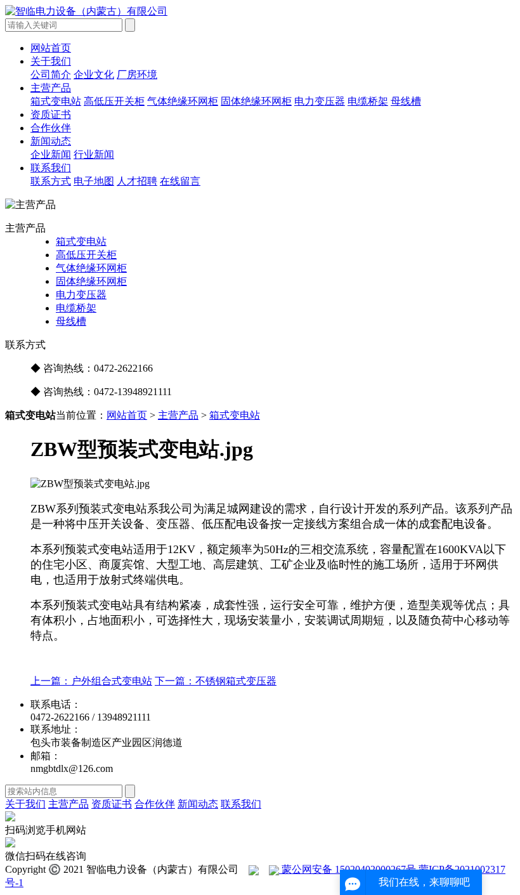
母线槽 (406, 101)
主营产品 (50, 87)
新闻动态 (50, 141)
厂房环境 (137, 74)
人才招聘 (137, 181)
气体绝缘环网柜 (182, 101)
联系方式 (50, 181)
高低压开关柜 (114, 101)
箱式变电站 (55, 101)
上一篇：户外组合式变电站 (91, 681)
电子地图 (94, 181)
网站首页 (50, 47)
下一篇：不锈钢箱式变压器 (215, 681)
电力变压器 (319, 101)
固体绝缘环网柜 (256, 101)
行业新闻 (94, 154)
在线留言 (180, 181)
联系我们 (50, 167)
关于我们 (50, 61)
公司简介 (50, 74)
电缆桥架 (368, 101)
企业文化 (94, 74)
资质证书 (50, 114)
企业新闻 (50, 154)
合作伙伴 (50, 127)
